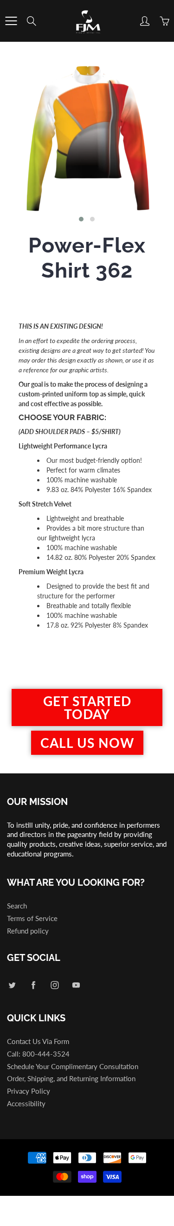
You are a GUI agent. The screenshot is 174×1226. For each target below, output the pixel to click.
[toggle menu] (11, 21)
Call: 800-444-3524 (38, 1054)
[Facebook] (33, 985)
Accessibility (26, 1104)
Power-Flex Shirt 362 (87, 258)
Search (17, 906)
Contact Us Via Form (38, 1041)
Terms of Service (32, 918)
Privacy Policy (28, 1091)
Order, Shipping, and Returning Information (71, 1079)
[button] (81, 219)
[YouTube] (76, 985)
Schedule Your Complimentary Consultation (72, 1066)
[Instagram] (54, 985)
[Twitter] (12, 985)
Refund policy (28, 931)
